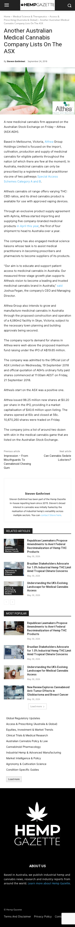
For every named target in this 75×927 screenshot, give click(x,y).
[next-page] (12, 602)
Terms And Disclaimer (17, 916)
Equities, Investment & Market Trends (12, 549)
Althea (49, 141)
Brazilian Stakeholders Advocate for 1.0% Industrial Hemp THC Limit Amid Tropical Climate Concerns (49, 567)
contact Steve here (51, 515)
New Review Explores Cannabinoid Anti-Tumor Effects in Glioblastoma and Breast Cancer (48, 691)
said (59, 285)
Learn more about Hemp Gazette (49, 883)
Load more (36, 706)
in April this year (28, 226)
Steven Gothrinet (16, 61)
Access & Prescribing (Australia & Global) (31, 18)
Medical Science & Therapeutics (30, 16)
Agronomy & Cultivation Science (11, 572)
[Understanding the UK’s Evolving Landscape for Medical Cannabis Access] (14, 672)
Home (7, 16)
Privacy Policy (43, 916)
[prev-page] (6, 602)
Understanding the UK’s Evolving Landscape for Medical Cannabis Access (47, 586)
